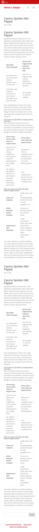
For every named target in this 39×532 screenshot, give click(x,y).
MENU (6, 2)
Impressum (27, 525)
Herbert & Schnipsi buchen (18, 527)
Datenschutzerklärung (13, 525)
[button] (3, 2)
